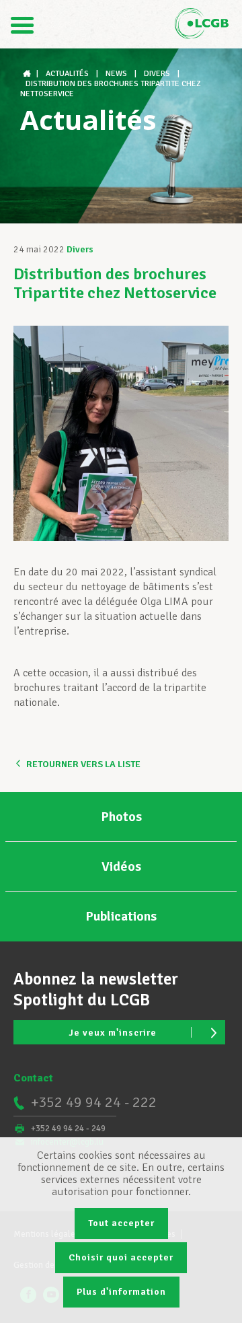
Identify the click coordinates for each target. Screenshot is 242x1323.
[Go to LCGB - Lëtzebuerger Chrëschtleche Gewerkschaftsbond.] (28, 74)
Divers (80, 249)
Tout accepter (121, 1223)
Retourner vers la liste (83, 764)
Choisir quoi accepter (121, 1257)
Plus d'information (121, 1291)
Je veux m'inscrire (113, 1032)
